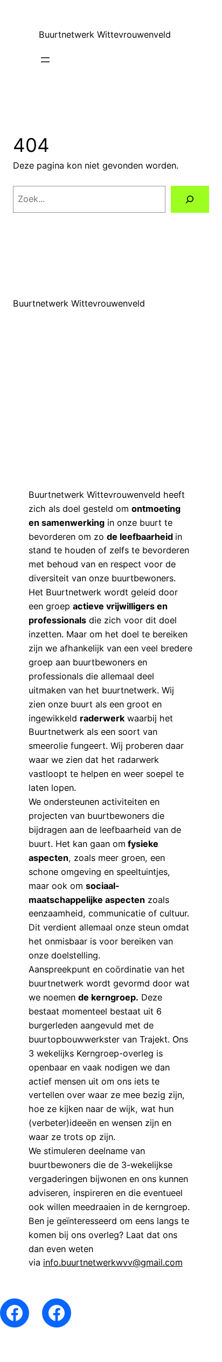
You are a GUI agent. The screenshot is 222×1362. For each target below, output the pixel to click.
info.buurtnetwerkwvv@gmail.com (113, 1262)
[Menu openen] (45, 59)
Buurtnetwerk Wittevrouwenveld (105, 34)
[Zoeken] (190, 199)
